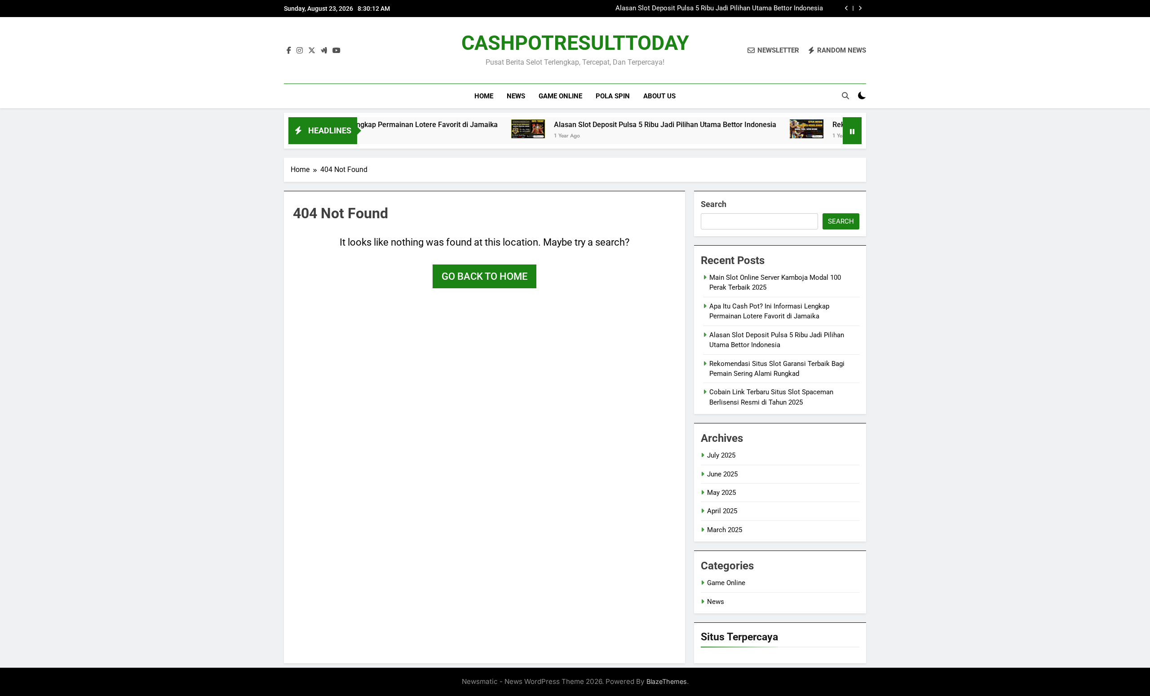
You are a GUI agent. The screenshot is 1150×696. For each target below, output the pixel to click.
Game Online (560, 96)
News (516, 96)
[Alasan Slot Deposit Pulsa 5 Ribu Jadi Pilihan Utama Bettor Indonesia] (502, 128)
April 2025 (722, 511)
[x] (311, 50)
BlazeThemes (666, 681)
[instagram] (299, 50)
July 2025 (721, 455)
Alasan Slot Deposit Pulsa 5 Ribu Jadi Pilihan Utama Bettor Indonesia (719, 8)
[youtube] (336, 50)
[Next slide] (860, 8)
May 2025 (721, 493)
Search (713, 204)
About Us (659, 96)
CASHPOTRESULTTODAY (575, 43)
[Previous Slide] (846, 8)
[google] (324, 50)
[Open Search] (845, 95)
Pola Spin (613, 96)
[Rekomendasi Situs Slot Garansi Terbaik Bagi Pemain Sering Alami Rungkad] (780, 128)
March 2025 (724, 530)
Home (483, 96)
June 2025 (722, 474)
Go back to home (484, 276)
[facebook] (289, 50)
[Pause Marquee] (852, 130)
